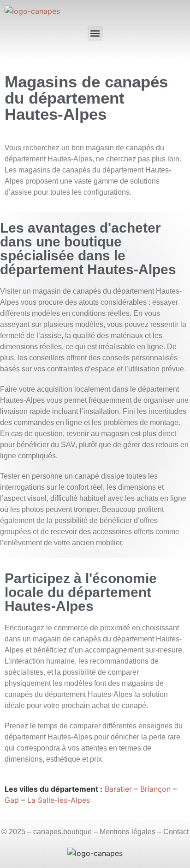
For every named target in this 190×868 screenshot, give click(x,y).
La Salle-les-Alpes (58, 800)
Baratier (118, 789)
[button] (95, 33)
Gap (12, 800)
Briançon (155, 789)
